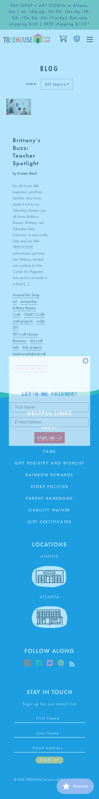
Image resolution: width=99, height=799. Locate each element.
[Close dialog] (85, 359)
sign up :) (49, 436)
